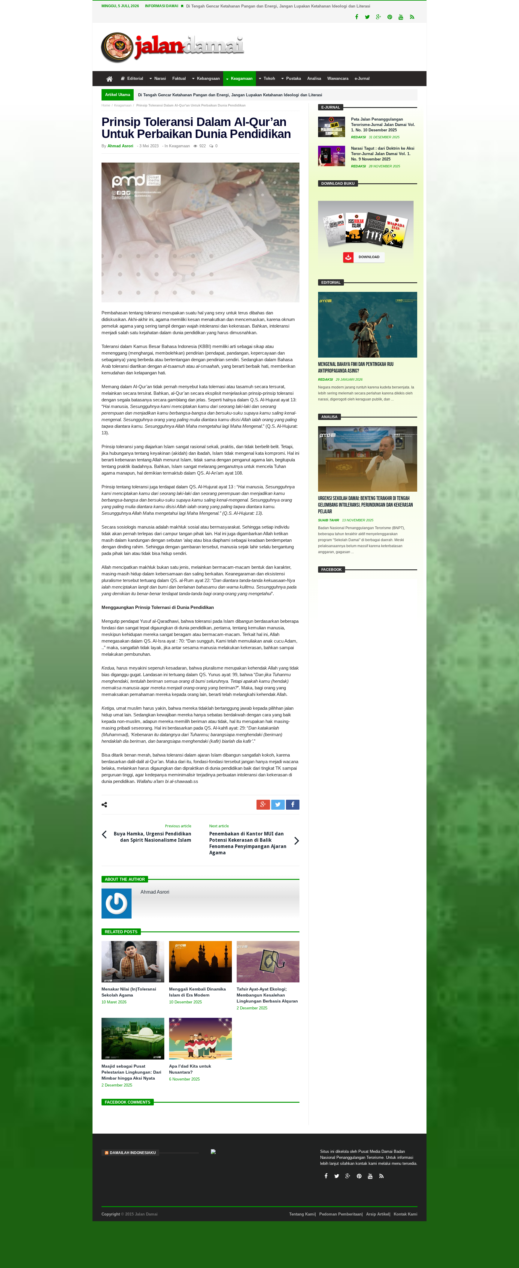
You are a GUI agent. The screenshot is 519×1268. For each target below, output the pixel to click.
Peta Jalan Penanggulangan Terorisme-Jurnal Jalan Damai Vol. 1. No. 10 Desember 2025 (383, 124)
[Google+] (378, 17)
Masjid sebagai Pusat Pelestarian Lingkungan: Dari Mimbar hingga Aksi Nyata (131, 1072)
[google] (263, 805)
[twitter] (278, 805)
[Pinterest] (389, 17)
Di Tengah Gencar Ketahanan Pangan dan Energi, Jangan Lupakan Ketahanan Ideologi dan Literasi (278, 6)
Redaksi (359, 137)
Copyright (111, 1214)
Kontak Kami (405, 1214)
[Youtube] (400, 17)
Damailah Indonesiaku (133, 1153)
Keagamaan (123, 105)
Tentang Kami (302, 1214)
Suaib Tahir (329, 520)
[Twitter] (367, 17)
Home (106, 105)
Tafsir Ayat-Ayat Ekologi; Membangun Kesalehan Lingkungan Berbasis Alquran (267, 995)
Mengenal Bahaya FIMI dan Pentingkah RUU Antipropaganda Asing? (355, 367)
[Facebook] (356, 17)
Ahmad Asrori (120, 146)
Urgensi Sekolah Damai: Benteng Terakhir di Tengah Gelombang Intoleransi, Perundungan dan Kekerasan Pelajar (365, 505)
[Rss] (411, 17)
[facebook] (292, 805)
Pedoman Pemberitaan (340, 1214)
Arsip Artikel (377, 1214)
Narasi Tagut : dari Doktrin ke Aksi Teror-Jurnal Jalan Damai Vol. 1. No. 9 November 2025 (382, 153)
